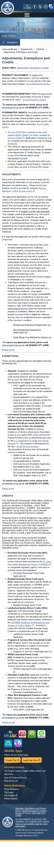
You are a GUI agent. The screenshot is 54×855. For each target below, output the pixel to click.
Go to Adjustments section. (38, 84)
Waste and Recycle (32, 734)
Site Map (19, 808)
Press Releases (11, 789)
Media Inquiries (11, 798)
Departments (27, 49)
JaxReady (22, 734)
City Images (11, 795)
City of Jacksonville (8, 8)
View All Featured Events (15, 777)
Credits (45, 68)
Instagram (45, 6)
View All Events (11, 781)
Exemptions (35, 68)
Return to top (8, 350)
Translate (51, 6)
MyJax (27, 6)
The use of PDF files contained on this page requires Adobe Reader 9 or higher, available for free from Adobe (29, 135)
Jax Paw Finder (18, 743)
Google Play (13, 759)
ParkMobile (41, 734)
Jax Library (8, 743)
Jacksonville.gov (9, 49)
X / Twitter (40, 6)
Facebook (34, 6)
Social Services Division (27, 446)
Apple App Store (32, 759)
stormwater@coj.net (12, 107)
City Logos (9, 792)
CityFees (40, 49)
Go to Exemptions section (34, 99)
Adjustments (22, 68)
